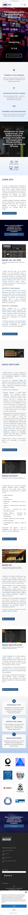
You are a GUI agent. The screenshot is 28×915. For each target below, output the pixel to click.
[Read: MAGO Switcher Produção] (3, 861)
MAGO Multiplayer (9, 850)
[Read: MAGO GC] (3, 855)
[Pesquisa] (21, 4)
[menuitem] (21, 4)
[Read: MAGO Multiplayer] (3, 851)
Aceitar (14, 906)
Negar (14, 909)
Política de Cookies (13, 913)
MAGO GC (7, 854)
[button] (26, 892)
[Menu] (24, 4)
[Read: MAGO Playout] (3, 858)
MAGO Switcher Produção (10, 861)
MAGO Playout (8, 857)
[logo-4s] (11, 4)
